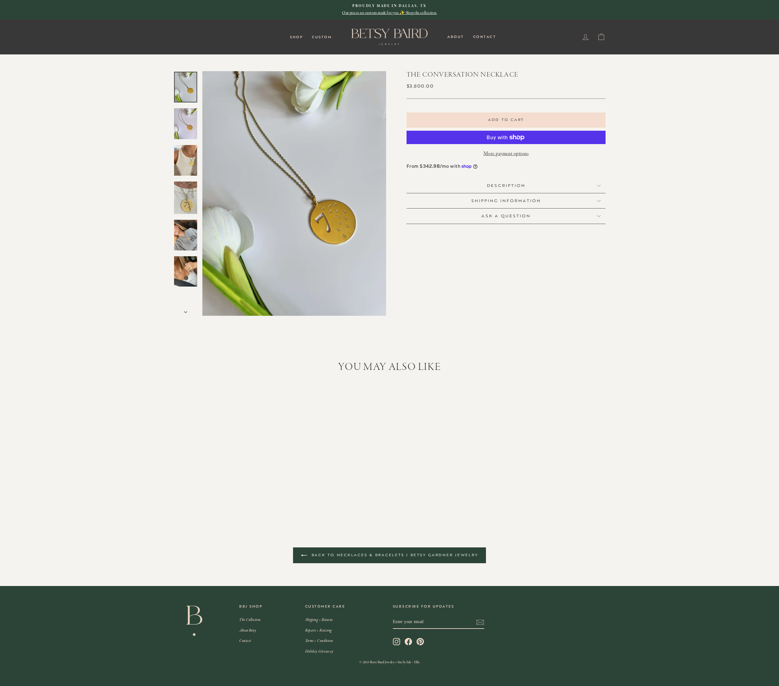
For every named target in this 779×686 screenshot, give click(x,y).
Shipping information (506, 200)
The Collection (249, 619)
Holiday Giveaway (319, 651)
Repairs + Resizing (318, 630)
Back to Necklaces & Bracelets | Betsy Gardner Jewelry (393, 555)
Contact (484, 37)
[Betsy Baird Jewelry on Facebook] (408, 641)
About (455, 37)
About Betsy (247, 630)
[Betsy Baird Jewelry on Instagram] (396, 641)
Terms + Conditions (319, 640)
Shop (296, 37)
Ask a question (506, 216)
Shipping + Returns (319, 619)
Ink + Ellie (413, 662)
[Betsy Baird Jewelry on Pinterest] (420, 641)
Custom (322, 37)
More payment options (506, 153)
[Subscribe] (480, 622)
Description (506, 185)
